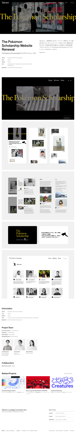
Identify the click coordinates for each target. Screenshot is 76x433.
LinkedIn (31, 430)
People (55, 2)
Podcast (8, 430)
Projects (42, 2)
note (28, 430)
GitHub (35, 430)
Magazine (12, 430)
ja (65, 2)
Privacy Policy (52, 430)
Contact (61, 2)
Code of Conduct (59, 430)
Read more (42, 52)
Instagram (24, 430)
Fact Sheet (66, 430)
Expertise (48, 2)
